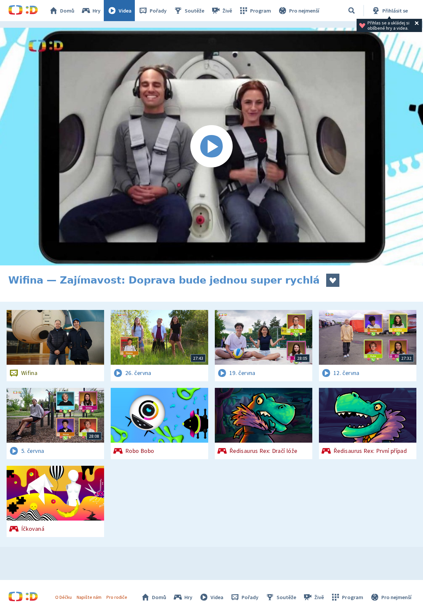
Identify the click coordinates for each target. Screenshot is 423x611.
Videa (125, 10)
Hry (96, 10)
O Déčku (63, 597)
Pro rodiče (116, 597)
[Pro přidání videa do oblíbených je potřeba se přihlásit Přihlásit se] (332, 280)
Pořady (158, 10)
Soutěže (194, 10)
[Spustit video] (211, 146)
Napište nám (89, 597)
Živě (227, 10)
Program (260, 10)
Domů (67, 10)
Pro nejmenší (304, 10)
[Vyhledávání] (352, 10)
